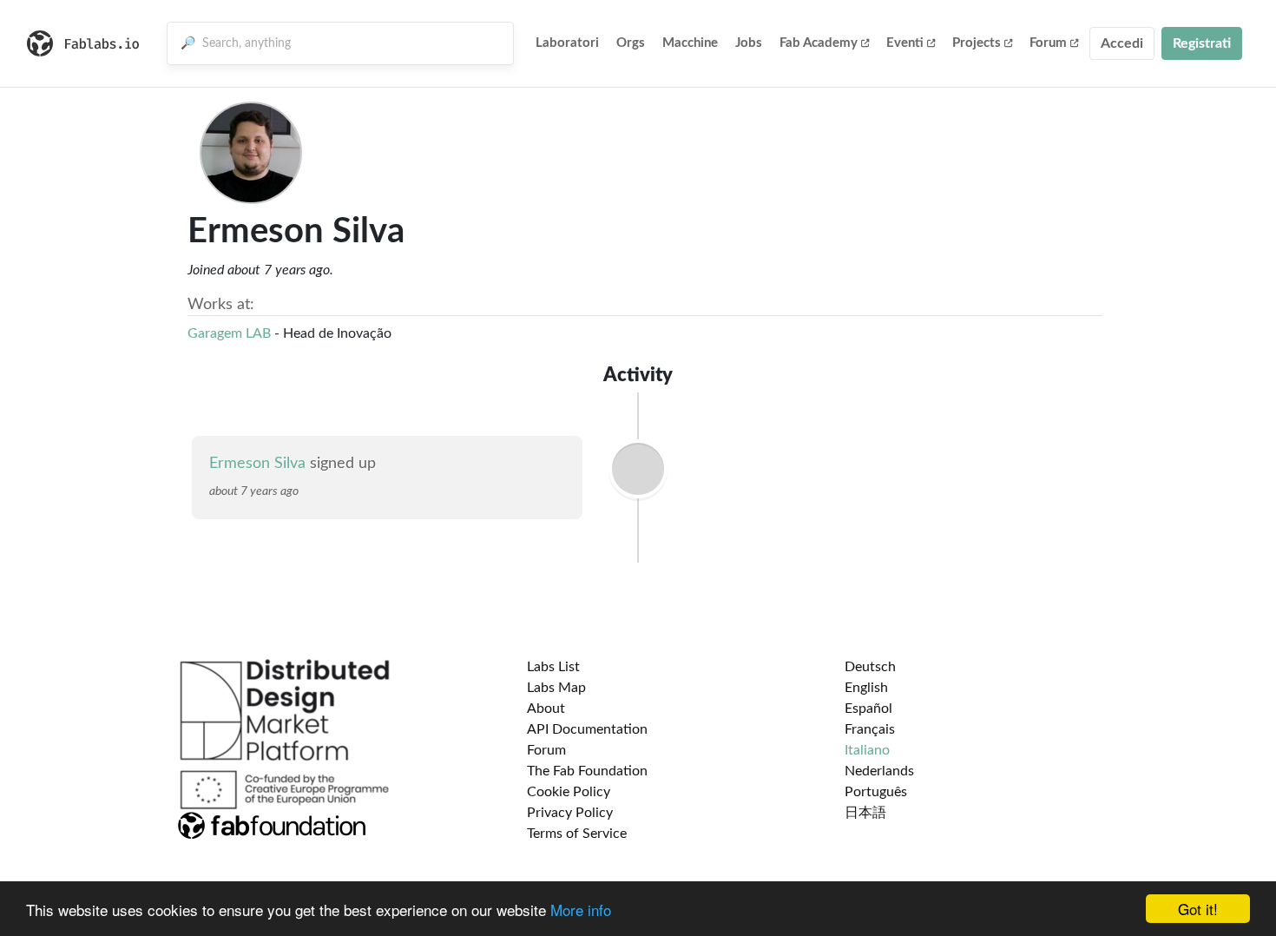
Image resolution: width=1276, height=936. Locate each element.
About (546, 708)
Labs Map (556, 688)
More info (580, 909)
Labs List (553, 667)
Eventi (905, 42)
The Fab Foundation (587, 771)
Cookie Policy (568, 792)
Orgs (630, 42)
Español (868, 708)
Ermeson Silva (257, 463)
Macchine (690, 42)
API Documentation (587, 729)
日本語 (865, 813)
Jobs (748, 42)
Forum (1048, 42)
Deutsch (870, 667)
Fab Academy (818, 42)
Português (876, 792)
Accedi (1122, 43)
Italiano (867, 750)
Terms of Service (577, 833)
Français (870, 729)
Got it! (1198, 909)
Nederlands (879, 771)
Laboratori (567, 42)
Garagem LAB (229, 333)
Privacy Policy (570, 813)
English (866, 688)
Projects (976, 42)
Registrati (1202, 43)
